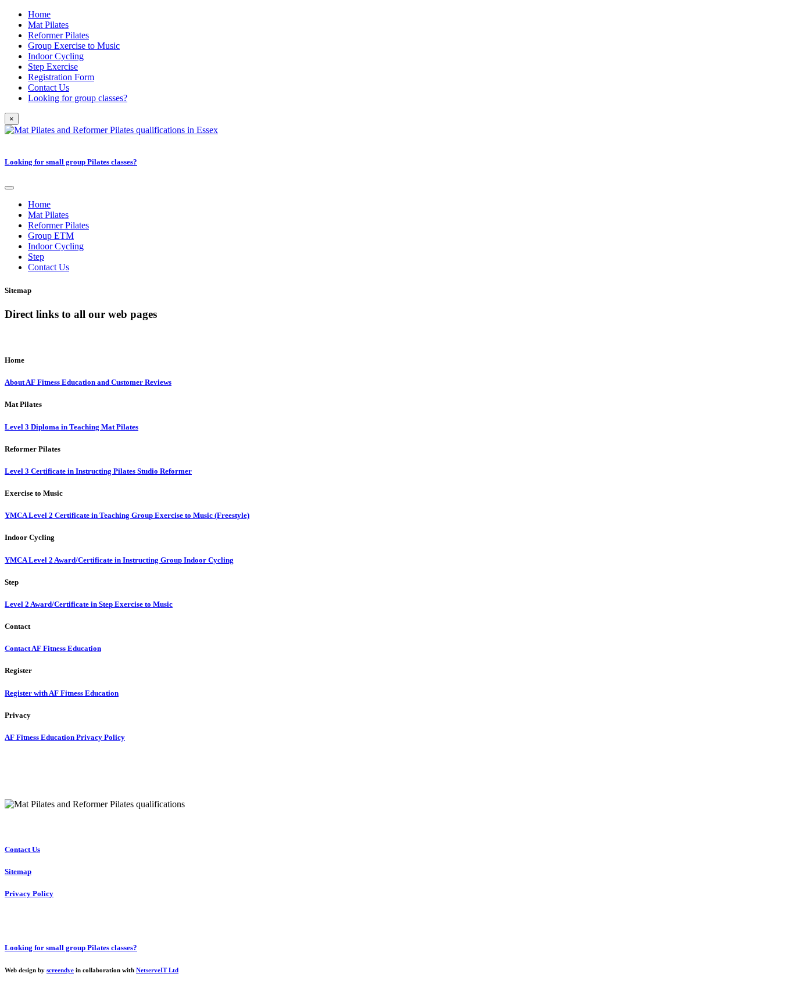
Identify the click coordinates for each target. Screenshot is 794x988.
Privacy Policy (29, 893)
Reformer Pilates (58, 35)
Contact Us (48, 87)
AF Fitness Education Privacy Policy (65, 737)
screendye (60, 969)
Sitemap (18, 871)
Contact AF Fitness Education (53, 648)
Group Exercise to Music (74, 46)
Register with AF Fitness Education (62, 693)
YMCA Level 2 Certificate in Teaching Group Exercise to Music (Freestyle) (127, 515)
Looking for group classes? (77, 98)
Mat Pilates (48, 25)
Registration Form (61, 77)
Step (36, 257)
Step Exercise (53, 66)
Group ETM (51, 236)
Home (39, 14)
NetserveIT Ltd (157, 969)
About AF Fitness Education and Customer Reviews (88, 382)
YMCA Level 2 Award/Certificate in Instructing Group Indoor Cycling (119, 560)
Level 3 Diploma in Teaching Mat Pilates (71, 427)
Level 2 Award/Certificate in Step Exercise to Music (89, 604)
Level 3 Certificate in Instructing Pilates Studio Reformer (98, 471)
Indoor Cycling (56, 56)
